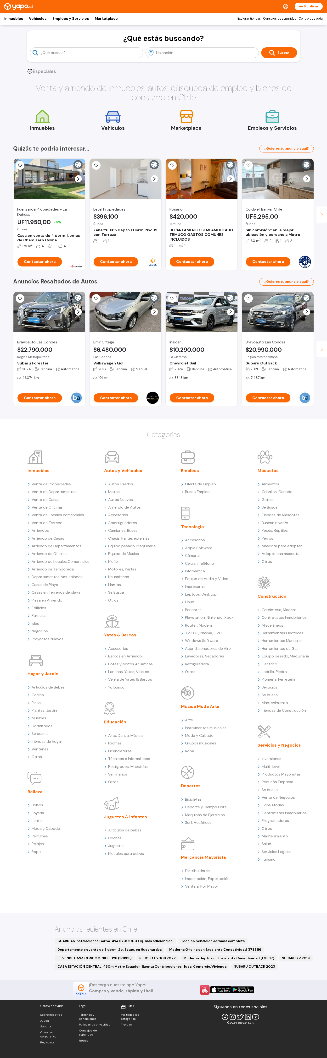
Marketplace (106, 18)
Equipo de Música (123, 553)
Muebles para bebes (126, 853)
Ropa (36, 851)
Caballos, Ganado (277, 491)
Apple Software (198, 547)
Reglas (83, 1040)
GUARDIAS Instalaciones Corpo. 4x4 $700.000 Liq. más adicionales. (115, 941)
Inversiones (271, 758)
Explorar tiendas (249, 19)
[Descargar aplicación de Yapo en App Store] (221, 989)
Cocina (38, 694)
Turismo (269, 859)
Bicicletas (193, 799)
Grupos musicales (200, 743)
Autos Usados (120, 484)
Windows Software (201, 640)
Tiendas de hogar (47, 741)
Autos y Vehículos (123, 470)
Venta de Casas (45, 499)
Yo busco (116, 687)
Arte (189, 719)
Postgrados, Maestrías (128, 766)
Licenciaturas (120, 751)
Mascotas (268, 470)
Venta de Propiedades (51, 484)
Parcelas (39, 615)
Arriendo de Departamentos (56, 545)
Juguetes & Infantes (125, 817)
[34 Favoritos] (96, 165)
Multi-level (271, 766)
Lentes (38, 820)
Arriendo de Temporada (53, 569)
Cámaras (193, 555)
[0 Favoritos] (96, 298)
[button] (78, 178)
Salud (266, 843)
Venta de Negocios (278, 797)
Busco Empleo (197, 491)
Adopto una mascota (280, 553)
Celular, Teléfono (199, 563)
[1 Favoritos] (20, 165)
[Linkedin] (248, 1017)
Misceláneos (272, 625)
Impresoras (195, 586)
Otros (37, 756)
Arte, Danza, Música (125, 735)
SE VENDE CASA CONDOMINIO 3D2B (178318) (94, 958)
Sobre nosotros (51, 1015)
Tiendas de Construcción (284, 710)
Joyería (38, 812)
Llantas (114, 584)
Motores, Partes (122, 569)
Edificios (39, 607)
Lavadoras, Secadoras (204, 656)
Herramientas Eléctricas (282, 632)
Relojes (38, 843)
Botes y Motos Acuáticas (130, 664)
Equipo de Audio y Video (206, 578)
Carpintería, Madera (279, 609)
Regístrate (47, 1042)
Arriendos (40, 530)
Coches (115, 838)
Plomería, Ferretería (278, 679)
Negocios (40, 631)
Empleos (190, 470)
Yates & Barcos (120, 635)
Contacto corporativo (48, 1034)
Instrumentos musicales (205, 727)
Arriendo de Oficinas (50, 553)
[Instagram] (233, 1017)
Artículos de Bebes (48, 687)
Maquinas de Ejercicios (205, 814)
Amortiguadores (122, 522)
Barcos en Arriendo (125, 656)
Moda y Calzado (46, 828)
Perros (267, 538)
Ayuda (44, 1021)
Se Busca (116, 592)
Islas (35, 623)
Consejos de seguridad (279, 19)
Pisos (36, 702)
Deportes (191, 786)
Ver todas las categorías (130, 1017)
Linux (189, 601)
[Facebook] (225, 1017)
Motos (114, 491)
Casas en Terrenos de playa (56, 592)
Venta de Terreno (47, 522)
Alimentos (270, 484)
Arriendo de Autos (124, 507)
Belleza (35, 792)
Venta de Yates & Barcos (130, 679)
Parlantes (193, 609)
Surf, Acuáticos (198, 822)
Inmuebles (13, 18)
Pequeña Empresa (277, 781)
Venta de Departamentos (54, 491)
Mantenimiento (275, 702)
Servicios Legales (276, 851)
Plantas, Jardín (44, 710)
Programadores (275, 820)
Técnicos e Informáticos (129, 758)
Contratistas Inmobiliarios (284, 617)
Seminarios (117, 774)
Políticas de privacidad (94, 1024)
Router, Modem (198, 625)
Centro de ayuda (311, 19)
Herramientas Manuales (282, 640)
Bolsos (37, 805)
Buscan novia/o (275, 522)
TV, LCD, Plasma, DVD (203, 632)
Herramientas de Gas (280, 648)
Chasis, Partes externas (128, 538)
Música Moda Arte (200, 706)
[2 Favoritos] (172, 165)
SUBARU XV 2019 (296, 958)
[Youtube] (255, 1017)
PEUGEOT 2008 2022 (157, 958)
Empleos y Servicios (70, 18)
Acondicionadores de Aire (208, 648)
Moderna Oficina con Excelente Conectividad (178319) (215, 949)
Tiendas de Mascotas (280, 514)
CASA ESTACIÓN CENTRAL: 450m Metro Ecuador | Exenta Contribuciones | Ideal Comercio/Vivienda (141, 966)
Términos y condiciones (87, 1017)
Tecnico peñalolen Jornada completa (213, 941)
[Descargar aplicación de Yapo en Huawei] (204, 989)
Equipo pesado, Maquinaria (132, 545)
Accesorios (118, 514)
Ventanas (40, 749)
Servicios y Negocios (279, 745)
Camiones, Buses (122, 530)
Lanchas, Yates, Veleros (128, 671)
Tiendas (126, 1024)
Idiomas (115, 743)
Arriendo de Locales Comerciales (60, 561)
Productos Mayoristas (281, 774)
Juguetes (116, 845)
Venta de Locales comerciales (58, 514)
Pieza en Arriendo (47, 600)
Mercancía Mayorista (203, 857)
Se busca (40, 733)
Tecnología (192, 527)
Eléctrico (269, 664)
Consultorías (273, 805)
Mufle (113, 561)
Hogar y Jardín (43, 674)
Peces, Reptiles (275, 530)
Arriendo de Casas (48, 538)
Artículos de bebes (124, 830)
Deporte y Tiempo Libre (206, 806)
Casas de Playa (45, 584)
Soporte (45, 1026)
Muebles (39, 718)
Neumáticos (118, 576)
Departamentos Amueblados (57, 576)
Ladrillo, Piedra (274, 671)
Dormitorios (42, 725)
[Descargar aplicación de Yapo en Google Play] (243, 989)
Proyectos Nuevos (47, 638)
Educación (115, 722)
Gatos (267, 499)
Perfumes (40, 836)
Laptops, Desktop (201, 594)
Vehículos (37, 18)
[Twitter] (240, 1017)
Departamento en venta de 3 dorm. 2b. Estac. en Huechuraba (109, 949)
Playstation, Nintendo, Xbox (209, 617)
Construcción (272, 596)
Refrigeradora (197, 664)
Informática (195, 571)
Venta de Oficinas (47, 507)
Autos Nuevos (120, 499)
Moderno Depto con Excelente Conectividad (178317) (228, 958)
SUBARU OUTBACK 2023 (254, 966)
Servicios (269, 687)
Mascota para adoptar (282, 545)
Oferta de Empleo (200, 484)
